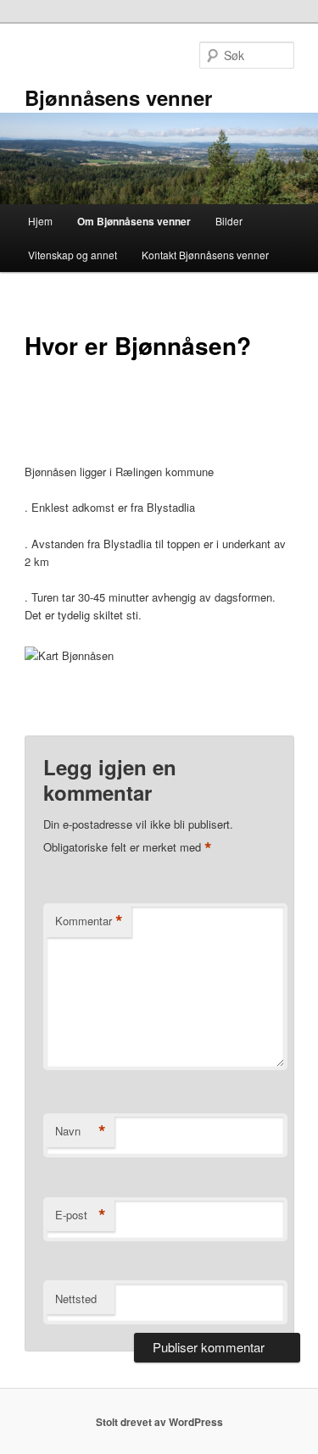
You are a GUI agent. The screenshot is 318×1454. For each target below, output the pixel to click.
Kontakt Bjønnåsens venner (205, 254)
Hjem (40, 221)
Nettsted (76, 1298)
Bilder (229, 221)
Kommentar (89, 921)
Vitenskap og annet (72, 254)
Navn (80, 1131)
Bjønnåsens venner (118, 97)
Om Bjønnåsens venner (134, 221)
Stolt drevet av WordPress (159, 1421)
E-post (80, 1215)
